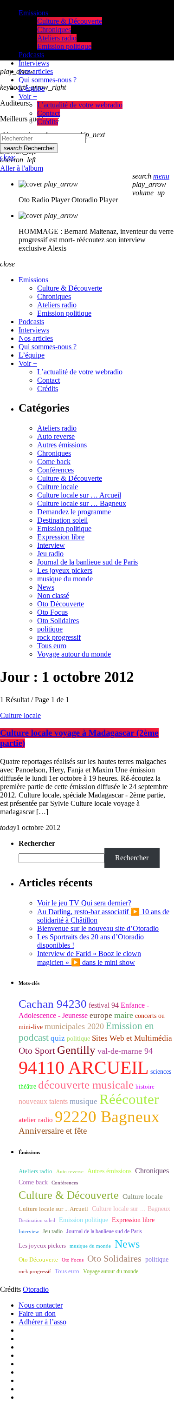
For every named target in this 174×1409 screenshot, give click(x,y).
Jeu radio (50, 554)
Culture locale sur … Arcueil (79, 495)
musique (83, 1101)
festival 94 (104, 1005)
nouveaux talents (43, 1101)
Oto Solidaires (58, 621)
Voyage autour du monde (74, 654)
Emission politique (64, 528)
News (45, 587)
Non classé (53, 595)
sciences (160, 1071)
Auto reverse (56, 436)
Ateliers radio (57, 428)
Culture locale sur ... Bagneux (131, 1208)
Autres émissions (62, 445)
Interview (51, 545)
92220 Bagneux (107, 1116)
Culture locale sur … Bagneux (81, 503)
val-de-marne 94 (125, 1051)
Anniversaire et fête (53, 1131)
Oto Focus (52, 612)
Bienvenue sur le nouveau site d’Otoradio (98, 928)
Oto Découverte (60, 604)
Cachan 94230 (53, 1003)
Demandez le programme (74, 512)
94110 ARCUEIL (83, 1067)
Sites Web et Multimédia (132, 1038)
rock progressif (59, 637)
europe (101, 1015)
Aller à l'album (21, 168)
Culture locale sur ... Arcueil (53, 1209)
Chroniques (54, 453)
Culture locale (57, 487)
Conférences (55, 470)
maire (123, 1015)
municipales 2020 (74, 1026)
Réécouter (129, 1099)
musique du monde (65, 579)
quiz (58, 1038)
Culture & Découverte (69, 478)
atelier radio (36, 1119)
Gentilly (76, 1049)
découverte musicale (86, 1084)
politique (50, 629)
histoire (145, 1086)
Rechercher (29, 148)
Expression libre (60, 537)
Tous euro (51, 646)
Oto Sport (37, 1050)
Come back (54, 461)
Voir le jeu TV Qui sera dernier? (84, 903)
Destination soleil (62, 520)
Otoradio (36, 1289)
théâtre (27, 1086)
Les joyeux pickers (64, 570)
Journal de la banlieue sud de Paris (87, 562)
